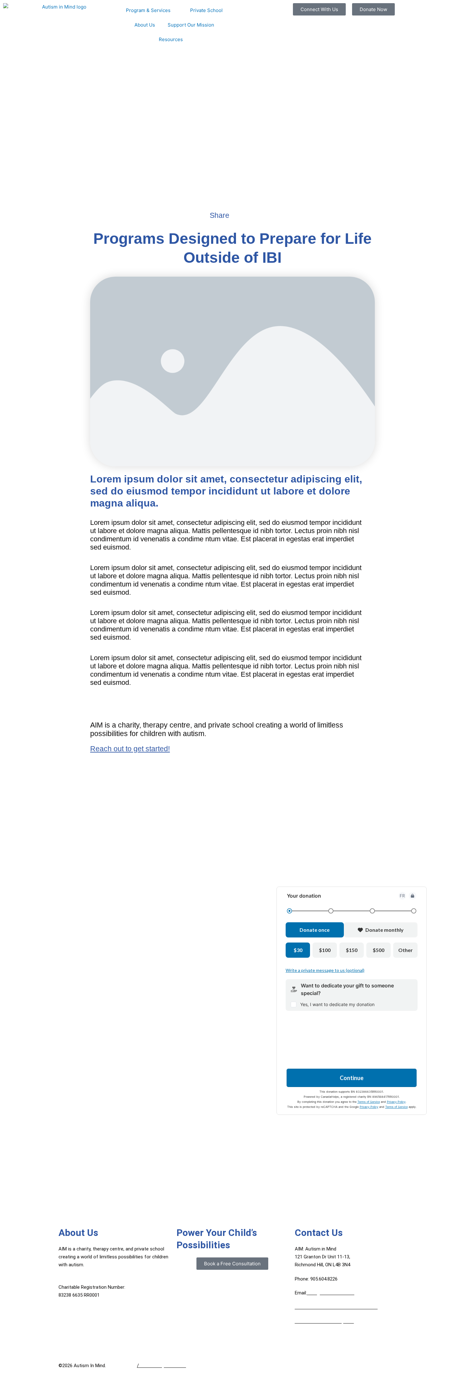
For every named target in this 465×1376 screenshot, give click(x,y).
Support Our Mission (191, 25)
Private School (206, 10)
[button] (234, 215)
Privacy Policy (121, 1365)
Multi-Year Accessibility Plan (324, 1321)
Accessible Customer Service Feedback (336, 1307)
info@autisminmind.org (332, 1293)
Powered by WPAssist (163, 1365)
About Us (144, 25)
